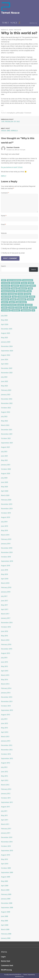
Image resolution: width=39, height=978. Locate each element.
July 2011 (4, 811)
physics (30, 299)
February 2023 (6, 390)
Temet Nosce (10, 12)
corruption (24, 286)
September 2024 (7, 351)
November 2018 (6, 552)
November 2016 (6, 622)
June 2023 (4, 381)
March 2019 (5, 535)
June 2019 (4, 526)
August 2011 (5, 807)
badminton (15, 283)
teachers (33, 307)
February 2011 (6, 829)
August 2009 (5, 877)
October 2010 (6, 846)
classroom (5, 286)
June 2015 (4, 662)
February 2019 (6, 539)
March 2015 (5, 675)
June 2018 (4, 570)
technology (6, 310)
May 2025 (4, 338)
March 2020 (5, 495)
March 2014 (5, 684)
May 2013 (4, 728)
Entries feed (5, 961)
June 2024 (4, 359)
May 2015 (4, 666)
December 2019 (6, 504)
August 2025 (5, 333)
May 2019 (4, 530)
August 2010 (5, 855)
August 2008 (5, 912)
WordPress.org (6, 970)
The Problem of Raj (10, 120)
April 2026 (4, 324)
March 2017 (5, 614)
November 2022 (6, 403)
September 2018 (7, 561)
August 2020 (5, 473)
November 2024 (6, 346)
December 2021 (6, 430)
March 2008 (5, 929)
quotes (20, 305)
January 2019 (5, 544)
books (24, 283)
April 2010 (4, 864)
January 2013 (5, 741)
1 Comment (27, 113)
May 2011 (4, 815)
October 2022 (6, 408)
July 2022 (4, 416)
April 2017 (4, 609)
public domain (21, 302)
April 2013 (4, 732)
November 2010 (6, 842)
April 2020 (4, 491)
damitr (32, 286)
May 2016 (4, 636)
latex (20, 294)
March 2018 (5, 583)
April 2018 (4, 579)
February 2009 (6, 894)
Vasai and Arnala (9, 129)
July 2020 (4, 478)
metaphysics (11, 113)
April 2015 (4, 671)
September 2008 (7, 907)
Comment (5, 193)
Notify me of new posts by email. (14, 253)
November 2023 (6, 373)
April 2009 (4, 886)
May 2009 (4, 881)
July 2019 (4, 522)
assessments (27, 280)
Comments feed (7, 965)
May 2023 (4, 386)
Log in (3, 957)
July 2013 (4, 719)
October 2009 (6, 868)
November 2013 (6, 701)
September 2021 (7, 443)
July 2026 (4, 316)
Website (4, 233)
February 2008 (6, 934)
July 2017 (4, 596)
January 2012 (5, 793)
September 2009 (7, 872)
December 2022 (6, 399)
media (32, 297)
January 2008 (5, 938)
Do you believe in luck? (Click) (11, 167)
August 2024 (5, 355)
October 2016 (6, 627)
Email (3, 224)
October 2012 (6, 754)
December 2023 (6, 368)
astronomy (5, 283)
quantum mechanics (9, 305)
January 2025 (5, 342)
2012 (3, 280)
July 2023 (4, 377)
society (18, 307)
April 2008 (4, 925)
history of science (8, 291)
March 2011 (5, 824)
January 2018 (5, 592)
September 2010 (7, 850)
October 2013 (6, 706)
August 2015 (5, 653)
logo (14, 297)
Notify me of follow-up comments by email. (17, 249)
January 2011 (5, 833)
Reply (3, 176)
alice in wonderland (14, 280)
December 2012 (6, 745)
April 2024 (4, 364)
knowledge (12, 294)
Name (3, 216)
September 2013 (7, 710)
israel (4, 294)
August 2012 (5, 763)
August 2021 (5, 447)
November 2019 (6, 508)
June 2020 (4, 482)
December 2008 (6, 903)
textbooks (15, 310)
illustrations (21, 291)
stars (25, 307)
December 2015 (6, 649)
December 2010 (6, 837)
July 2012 (4, 767)
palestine (5, 299)
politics (4, 302)
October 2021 (6, 438)
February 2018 (6, 587)
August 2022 (5, 412)
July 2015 (4, 658)
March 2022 (5, 425)
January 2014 (5, 693)
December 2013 (6, 697)
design (14, 288)
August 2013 (5, 715)
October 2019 (6, 513)
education (22, 288)
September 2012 (7, 758)
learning (27, 294)
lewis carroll (6, 297)
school (11, 307)
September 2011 (7, 802)
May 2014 (4, 679)
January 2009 (5, 899)
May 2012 (4, 776)
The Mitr (17, 30)
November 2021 (6, 434)
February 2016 (6, 644)
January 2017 (5, 618)
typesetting (26, 310)
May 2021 (4, 460)
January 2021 (5, 465)
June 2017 (4, 601)
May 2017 (4, 605)
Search (3, 266)
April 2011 (4, 820)
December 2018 (6, 548)
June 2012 (4, 772)
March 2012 (5, 785)
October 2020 (6, 469)
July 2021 (4, 451)
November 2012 (6, 750)
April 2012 (4, 780)
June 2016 (4, 631)
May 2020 (4, 487)
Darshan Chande (13, 147)
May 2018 (4, 574)
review (4, 307)
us (33, 310)
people (13, 299)
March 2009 (5, 890)
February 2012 (6, 789)
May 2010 (4, 859)
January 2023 (5, 395)
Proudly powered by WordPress (12, 974)
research (28, 305)
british (31, 283)
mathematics (22, 297)
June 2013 (4, 723)
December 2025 (6, 329)
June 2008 (4, 916)
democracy (5, 288)
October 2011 (6, 798)
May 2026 (4, 320)
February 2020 (6, 500)
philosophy (19, 113)
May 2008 (4, 921)
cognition (15, 286)
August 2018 (5, 565)
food (30, 288)
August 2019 (5, 517)
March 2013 (5, 736)
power (12, 302)
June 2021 (4, 456)
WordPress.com (19, 976)
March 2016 (5, 640)
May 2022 (4, 421)
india (29, 291)
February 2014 (6, 688)
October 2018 (6, 557)
